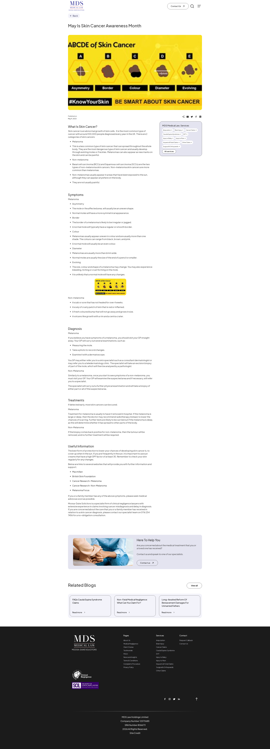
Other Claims (161, 671)
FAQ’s (125, 654)
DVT (157, 654)
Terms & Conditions (130, 660)
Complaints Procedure (131, 664)
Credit (137, 733)
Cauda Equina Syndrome (165, 650)
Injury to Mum (161, 660)
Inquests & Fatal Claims (164, 664)
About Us (126, 640)
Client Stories (128, 647)
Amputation (160, 640)
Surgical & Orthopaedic (164, 667)
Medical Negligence (130, 644)
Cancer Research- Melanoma (87, 481)
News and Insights (130, 657)
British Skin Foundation (84, 476)
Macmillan (77, 471)
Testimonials (128, 650)
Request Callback (186, 640)
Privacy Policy (128, 667)
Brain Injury (160, 644)
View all (194, 585)
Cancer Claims (161, 647)
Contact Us (183, 644)
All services (169, 151)
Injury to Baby (161, 657)
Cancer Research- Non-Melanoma (89, 485)
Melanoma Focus (80, 490)
